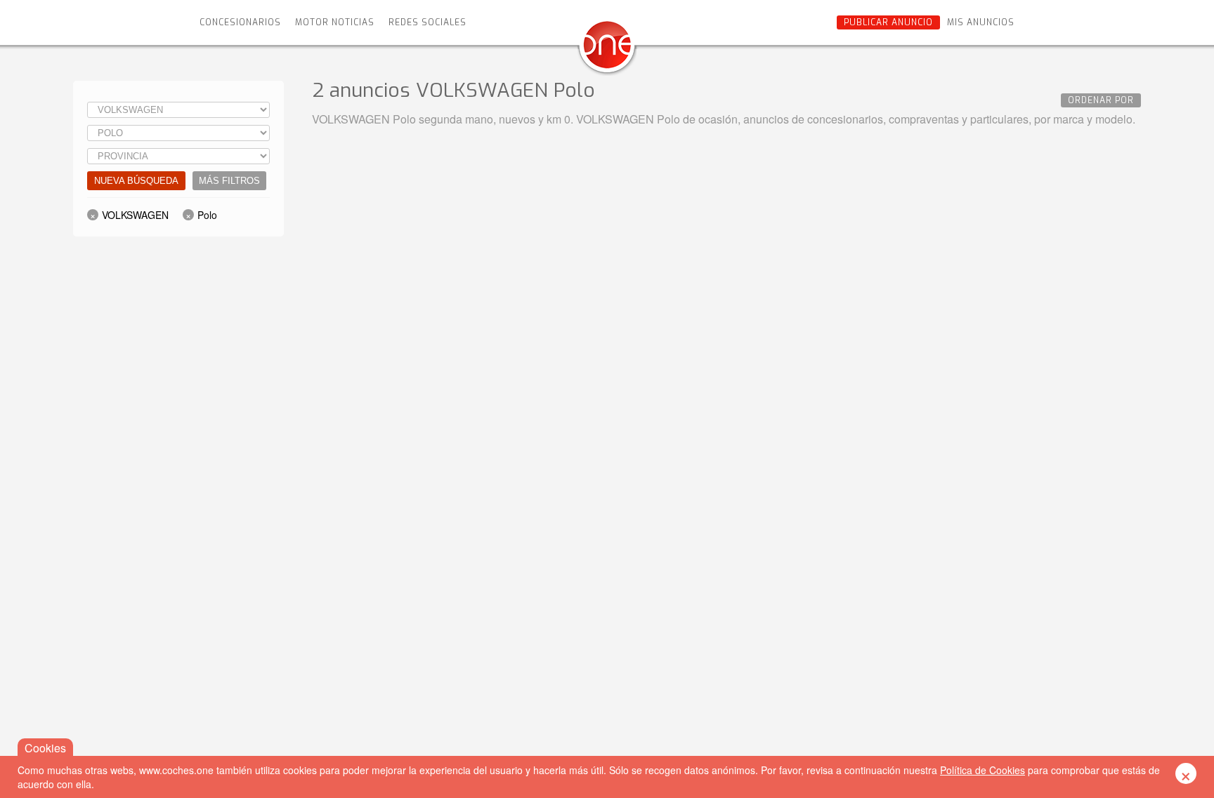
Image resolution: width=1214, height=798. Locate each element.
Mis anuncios (980, 22)
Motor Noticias (334, 22)
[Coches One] (607, 50)
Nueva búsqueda (136, 180)
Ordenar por (1101, 100)
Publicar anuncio (888, 22)
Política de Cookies (982, 770)
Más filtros (229, 180)
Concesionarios (240, 22)
